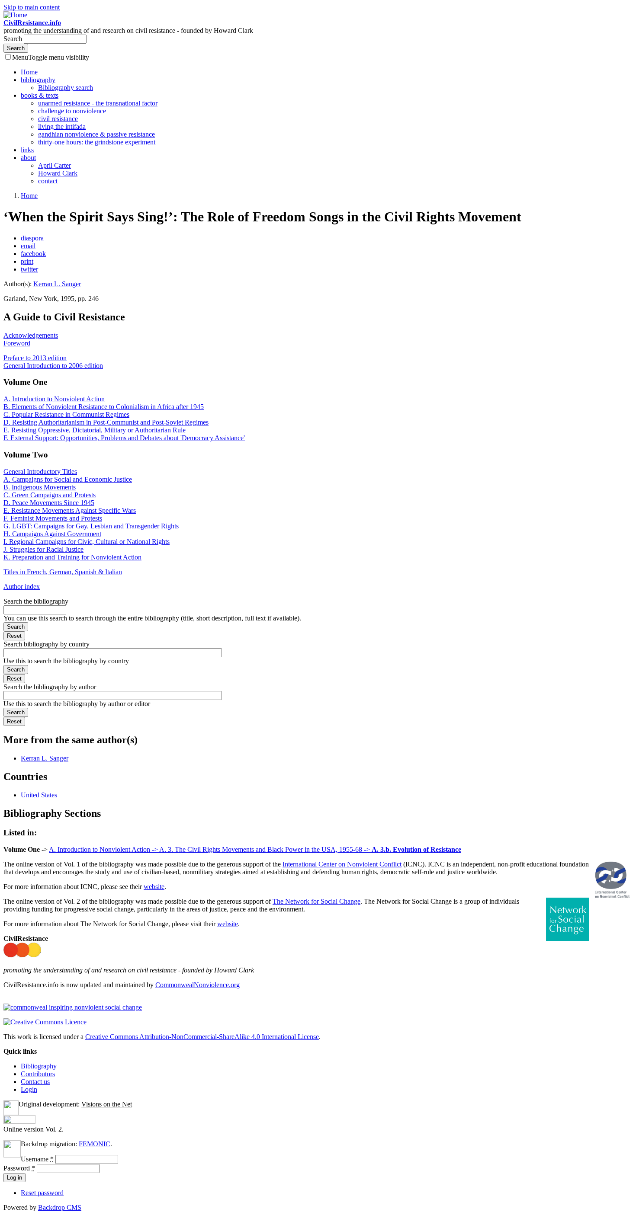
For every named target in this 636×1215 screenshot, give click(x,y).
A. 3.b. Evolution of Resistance (416, 849)
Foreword (16, 343)
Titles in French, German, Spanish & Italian (62, 572)
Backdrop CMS (59, 1207)
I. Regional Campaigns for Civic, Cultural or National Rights (86, 541)
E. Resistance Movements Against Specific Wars (69, 510)
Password (19, 1168)
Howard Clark (57, 173)
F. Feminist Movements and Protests (52, 518)
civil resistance (58, 118)
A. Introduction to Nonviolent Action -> (104, 849)
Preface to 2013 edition (35, 357)
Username (37, 1159)
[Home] (15, 15)
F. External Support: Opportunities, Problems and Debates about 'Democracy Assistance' (124, 437)
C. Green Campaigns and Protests (49, 495)
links (27, 149)
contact (48, 181)
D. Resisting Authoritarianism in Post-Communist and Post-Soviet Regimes (106, 422)
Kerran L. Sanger (57, 284)
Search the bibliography (35, 601)
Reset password (42, 1192)
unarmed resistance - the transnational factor (97, 103)
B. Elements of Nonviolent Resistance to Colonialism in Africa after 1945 (103, 406)
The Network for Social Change (316, 901)
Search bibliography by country (46, 644)
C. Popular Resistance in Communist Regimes (66, 414)
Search (13, 38)
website (154, 886)
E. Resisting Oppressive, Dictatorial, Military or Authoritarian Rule (94, 430)
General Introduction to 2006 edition (53, 365)
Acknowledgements (30, 335)
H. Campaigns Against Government (52, 533)
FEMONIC (94, 1144)
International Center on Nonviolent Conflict (342, 864)
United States (39, 795)
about (28, 157)
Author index (21, 586)
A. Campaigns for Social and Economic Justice (67, 479)
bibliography (38, 79)
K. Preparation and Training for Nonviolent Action (72, 557)
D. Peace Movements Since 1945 (48, 502)
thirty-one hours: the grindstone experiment (96, 142)
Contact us (35, 1081)
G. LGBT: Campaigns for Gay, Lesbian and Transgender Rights (91, 526)
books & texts (39, 95)
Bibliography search (65, 87)
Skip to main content (31, 7)
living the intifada (62, 126)
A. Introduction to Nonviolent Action (54, 399)
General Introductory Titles (40, 471)
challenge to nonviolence (72, 111)
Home (29, 72)
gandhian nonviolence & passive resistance (96, 134)
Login (29, 1089)
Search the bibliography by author (49, 687)
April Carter (54, 165)
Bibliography (39, 1066)
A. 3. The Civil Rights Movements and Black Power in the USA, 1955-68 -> (265, 849)
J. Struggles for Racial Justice (43, 549)
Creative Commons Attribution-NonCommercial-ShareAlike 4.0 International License (202, 1036)
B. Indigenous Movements (39, 487)
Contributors (38, 1074)
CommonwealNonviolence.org (197, 984)
